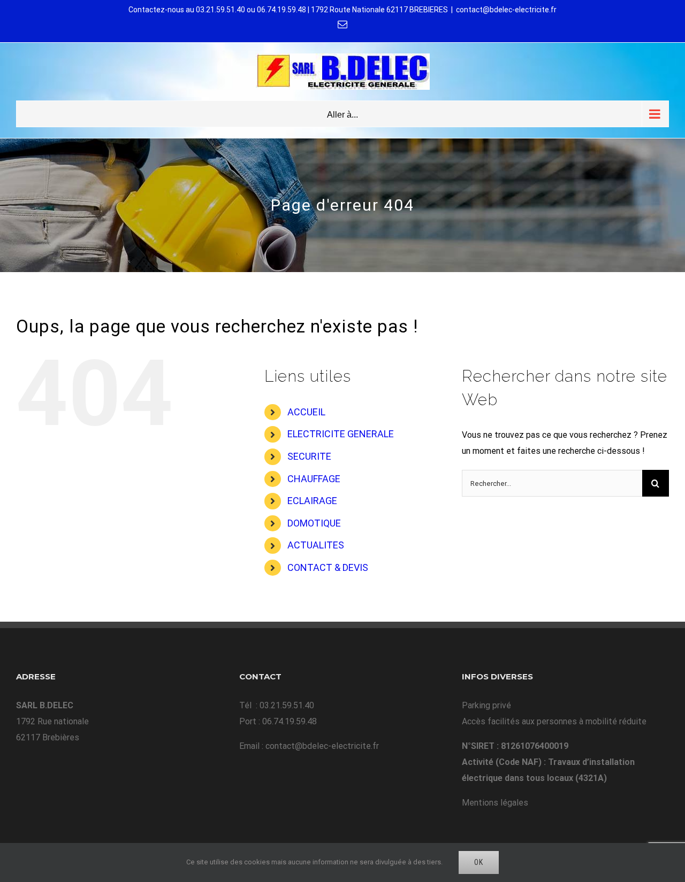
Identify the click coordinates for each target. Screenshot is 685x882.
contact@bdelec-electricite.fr (506, 9)
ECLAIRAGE (312, 500)
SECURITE (309, 456)
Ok (478, 862)
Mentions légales (495, 803)
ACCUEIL (306, 411)
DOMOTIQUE (314, 523)
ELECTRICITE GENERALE (340, 433)
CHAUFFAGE (313, 478)
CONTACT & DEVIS (327, 567)
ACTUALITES (315, 545)
